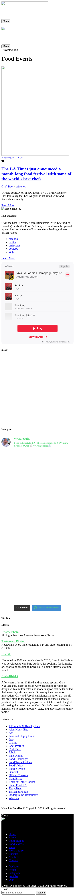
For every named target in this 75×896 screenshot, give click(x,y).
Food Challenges (18, 758)
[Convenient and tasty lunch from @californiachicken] (56, 481)
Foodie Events (17, 768)
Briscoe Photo (10, 631)
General (13, 772)
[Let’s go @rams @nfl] (19, 514)
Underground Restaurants (23, 794)
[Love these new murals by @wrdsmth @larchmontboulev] (56, 574)
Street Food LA (18, 785)
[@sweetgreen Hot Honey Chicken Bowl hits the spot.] (19, 463)
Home (12, 834)
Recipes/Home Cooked (22, 781)
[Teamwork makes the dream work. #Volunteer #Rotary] (19, 493)
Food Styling (16, 840)
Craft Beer (7, 186)
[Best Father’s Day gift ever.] (19, 453)
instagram (14, 245)
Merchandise (16, 850)
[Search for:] (18, 892)
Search (41, 892)
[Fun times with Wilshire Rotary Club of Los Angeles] (19, 549)
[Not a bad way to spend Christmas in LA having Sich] (56, 522)
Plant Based (15, 778)
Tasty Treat (15, 788)
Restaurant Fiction (13, 641)
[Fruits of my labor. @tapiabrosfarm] (56, 455)
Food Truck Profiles (20, 762)
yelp (11, 251)
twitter (12, 242)
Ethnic (12, 752)
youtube (13, 248)
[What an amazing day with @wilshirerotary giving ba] (19, 584)
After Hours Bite (18, 729)
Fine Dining (16, 755)
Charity (13, 742)
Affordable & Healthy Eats (24, 726)
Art (11, 732)
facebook (14, 238)
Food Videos (16, 765)
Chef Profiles (16, 745)
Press (12, 847)
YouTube (14, 857)
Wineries (21, 186)
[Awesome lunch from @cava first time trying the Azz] (56, 466)
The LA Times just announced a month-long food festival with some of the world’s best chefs (36, 174)
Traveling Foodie (18, 791)
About (12, 837)
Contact (13, 860)
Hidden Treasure (18, 775)
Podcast (13, 853)
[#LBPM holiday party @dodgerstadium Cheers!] (56, 537)
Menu (6, 21)
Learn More (8, 258)
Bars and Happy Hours (22, 736)
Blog (11, 739)
